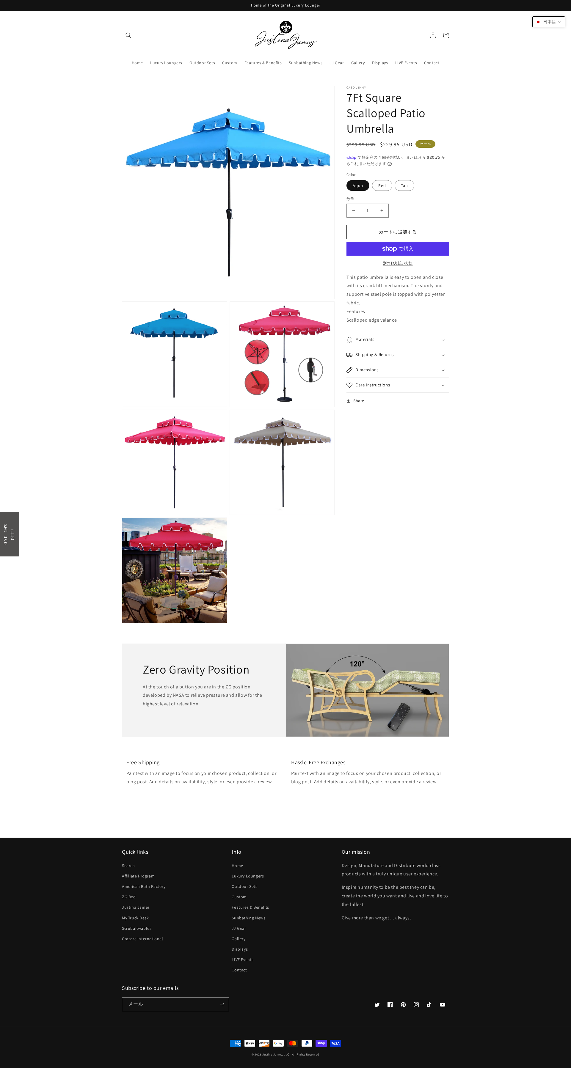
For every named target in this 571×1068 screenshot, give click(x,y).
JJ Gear (239, 928)
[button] (128, 35)
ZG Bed (129, 896)
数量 (350, 198)
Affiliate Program (138, 876)
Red (382, 185)
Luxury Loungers (248, 876)
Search (128, 865)
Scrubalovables (136, 928)
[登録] (222, 1004)
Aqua (358, 185)
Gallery (238, 938)
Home (237, 865)
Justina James (136, 907)
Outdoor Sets (244, 886)
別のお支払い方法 (398, 263)
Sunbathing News (248, 918)
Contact (239, 970)
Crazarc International (142, 938)
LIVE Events (243, 959)
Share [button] (358, 401)
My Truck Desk (135, 918)
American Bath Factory (144, 886)
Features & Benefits (250, 907)
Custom (239, 896)
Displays (240, 949)
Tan (404, 185)
